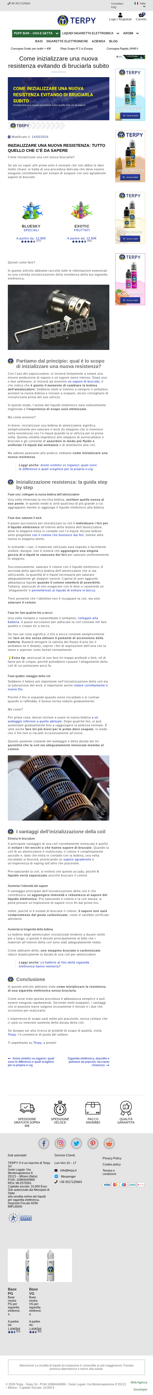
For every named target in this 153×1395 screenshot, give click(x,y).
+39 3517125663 (20, 3)
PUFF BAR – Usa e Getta (33, 33)
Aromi (128, 33)
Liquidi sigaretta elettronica (87, 33)
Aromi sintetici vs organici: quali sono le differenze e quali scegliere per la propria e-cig (31, 1062)
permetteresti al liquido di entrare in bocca (63, 590)
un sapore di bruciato (84, 381)
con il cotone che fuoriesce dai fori (58, 535)
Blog (113, 41)
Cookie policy (112, 1164)
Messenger (68, 1176)
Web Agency (139, 1382)
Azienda (98, 41)
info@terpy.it (68, 1170)
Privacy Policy (112, 1158)
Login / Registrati (120, 19)
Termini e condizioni (109, 1172)
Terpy (12, 1034)
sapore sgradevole (77, 859)
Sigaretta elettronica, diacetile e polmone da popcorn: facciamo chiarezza (88, 1062)
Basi (39, 41)
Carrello (141, 16)
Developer (140, 1389)
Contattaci (117, 3)
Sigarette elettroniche (67, 41)
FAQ (113, 7)
